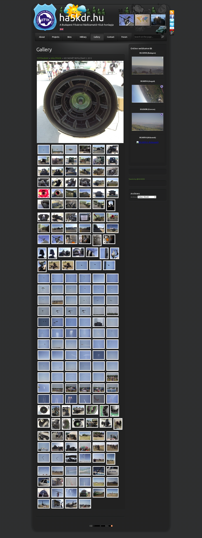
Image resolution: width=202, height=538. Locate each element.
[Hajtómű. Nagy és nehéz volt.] (66, 424)
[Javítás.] (111, 459)
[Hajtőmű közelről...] (92, 410)
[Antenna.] (57, 493)
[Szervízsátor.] (105, 423)
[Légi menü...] (43, 149)
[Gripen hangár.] (43, 228)
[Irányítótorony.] (98, 322)
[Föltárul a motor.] (57, 504)
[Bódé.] (112, 228)
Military (83, 37)
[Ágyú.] (98, 149)
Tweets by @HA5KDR (137, 179)
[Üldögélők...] (54, 265)
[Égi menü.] (81, 265)
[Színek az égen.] (43, 399)
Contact (110, 37)
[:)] (112, 388)
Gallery (97, 37)
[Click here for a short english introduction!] (61, 30)
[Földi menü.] (112, 377)
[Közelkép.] (57, 482)
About (42, 37)
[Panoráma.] (57, 471)
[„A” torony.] (112, 436)
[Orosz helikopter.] (98, 471)
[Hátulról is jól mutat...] (43, 504)
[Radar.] (43, 239)
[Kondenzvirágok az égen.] (84, 458)
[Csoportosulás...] (84, 149)
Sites (69, 37)
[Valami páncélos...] (71, 182)
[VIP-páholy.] (71, 458)
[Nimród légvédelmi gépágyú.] (43, 171)
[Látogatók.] (84, 447)
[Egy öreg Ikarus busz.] (84, 493)
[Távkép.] (98, 482)
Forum (124, 37)
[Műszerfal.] (43, 493)
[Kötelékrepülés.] (43, 458)
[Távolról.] (112, 493)
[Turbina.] (80, 102)
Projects (55, 37)
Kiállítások (56, 58)
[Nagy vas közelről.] (71, 504)
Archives (134, 197)
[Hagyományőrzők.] (84, 436)
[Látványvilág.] (84, 504)
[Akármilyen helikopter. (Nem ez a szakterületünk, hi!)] (112, 482)
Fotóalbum (42, 58)
